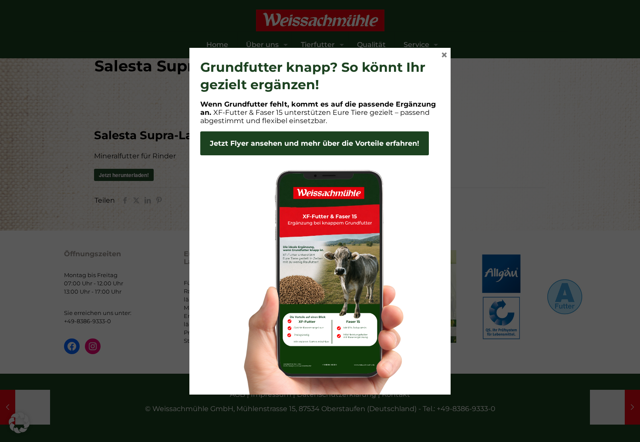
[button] (19, 423)
